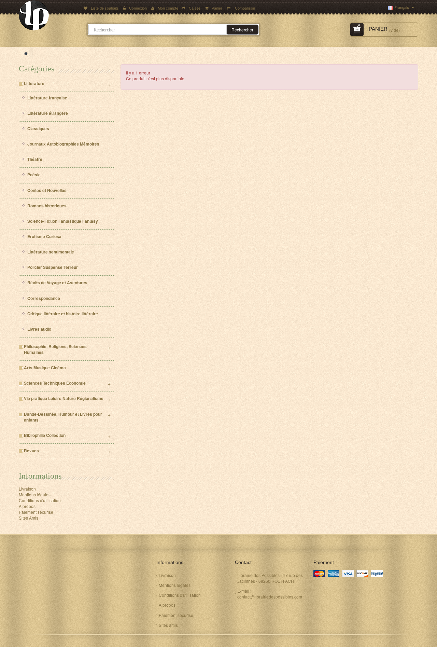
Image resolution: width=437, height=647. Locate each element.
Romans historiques (47, 206)
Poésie (34, 175)
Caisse (194, 8)
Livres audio (39, 329)
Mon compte (168, 8)
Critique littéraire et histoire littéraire (62, 314)
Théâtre (34, 159)
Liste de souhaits (105, 8)
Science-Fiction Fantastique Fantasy (62, 221)
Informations (40, 475)
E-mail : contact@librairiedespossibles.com (269, 594)
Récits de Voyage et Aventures (57, 283)
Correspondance (43, 298)
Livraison (27, 489)
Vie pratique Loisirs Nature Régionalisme (63, 398)
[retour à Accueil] (26, 53)
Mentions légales (35, 494)
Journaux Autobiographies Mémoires (63, 144)
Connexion (138, 8)
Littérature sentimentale (50, 252)
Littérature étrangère (47, 113)
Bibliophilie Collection (45, 435)
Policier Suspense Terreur (52, 267)
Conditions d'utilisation (40, 500)
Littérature (34, 83)
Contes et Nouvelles (47, 190)
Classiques (38, 129)
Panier (217, 8)
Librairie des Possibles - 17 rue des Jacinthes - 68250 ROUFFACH (270, 578)
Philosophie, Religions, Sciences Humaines (55, 349)
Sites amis (168, 625)
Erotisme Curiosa (44, 236)
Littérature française (47, 98)
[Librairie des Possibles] (49, 15)
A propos (27, 506)
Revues (31, 451)
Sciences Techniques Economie (55, 383)
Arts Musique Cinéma (45, 368)
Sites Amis (28, 518)
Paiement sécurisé (36, 512)
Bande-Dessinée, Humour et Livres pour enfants (63, 417)
